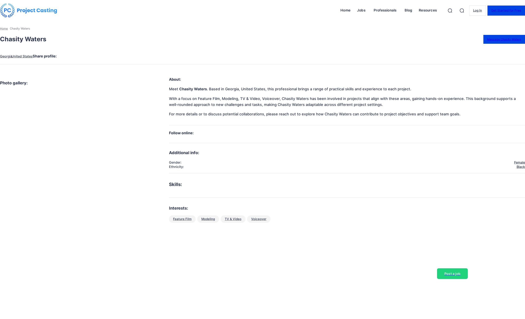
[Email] (125, 56)
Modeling (208, 219)
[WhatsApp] (110, 56)
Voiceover (258, 219)
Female (519, 162)
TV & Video (233, 219)
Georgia (6, 56)
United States (22, 56)
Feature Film (182, 219)
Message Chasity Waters (504, 39)
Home (4, 28)
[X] (80, 56)
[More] (140, 56)
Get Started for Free (506, 10)
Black (521, 167)
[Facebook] (66, 56)
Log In (477, 10)
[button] (450, 10)
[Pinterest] (95, 56)
